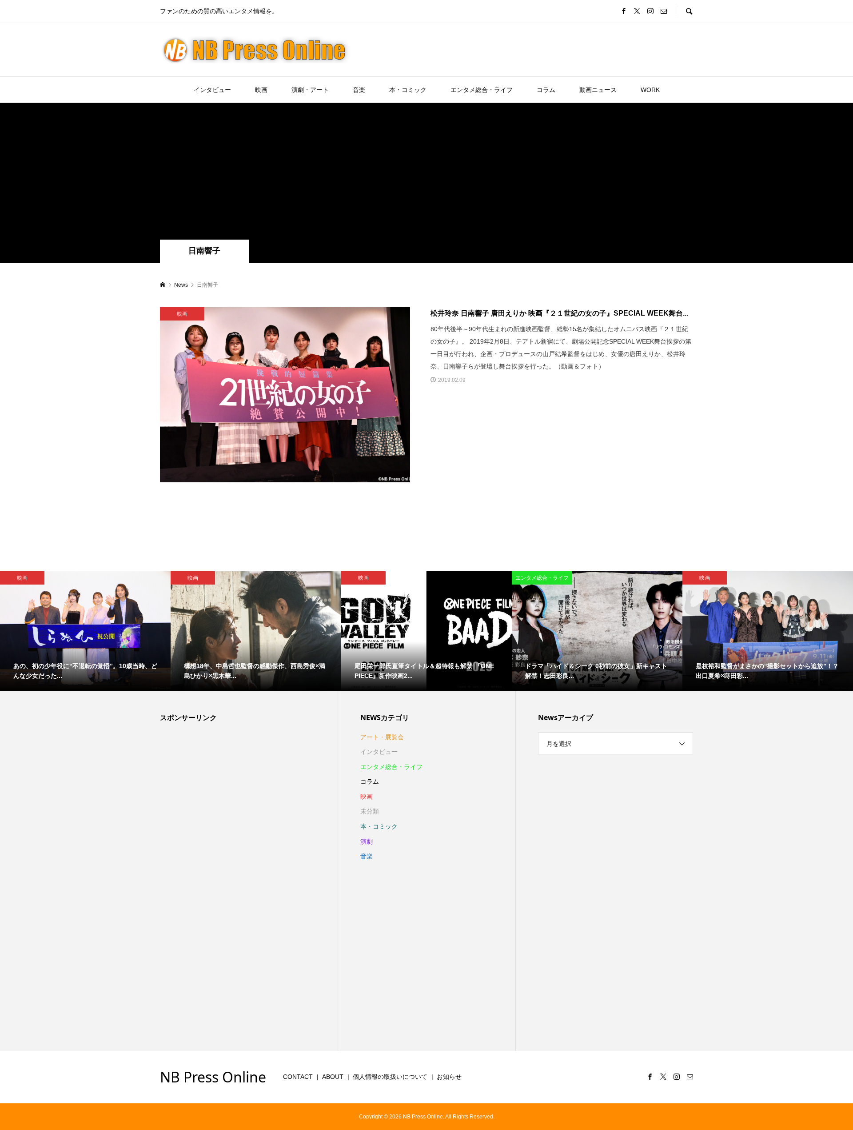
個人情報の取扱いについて (390, 1076)
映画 (261, 89)
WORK (650, 89)
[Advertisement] (426, 173)
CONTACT (298, 1076)
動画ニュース (598, 89)
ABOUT (332, 1076)
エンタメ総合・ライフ (481, 89)
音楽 (359, 89)
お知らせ (449, 1076)
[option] (85, 631)
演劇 (366, 841)
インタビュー (212, 89)
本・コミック (407, 89)
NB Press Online (213, 1076)
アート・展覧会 (382, 737)
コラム (546, 89)
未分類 (369, 811)
